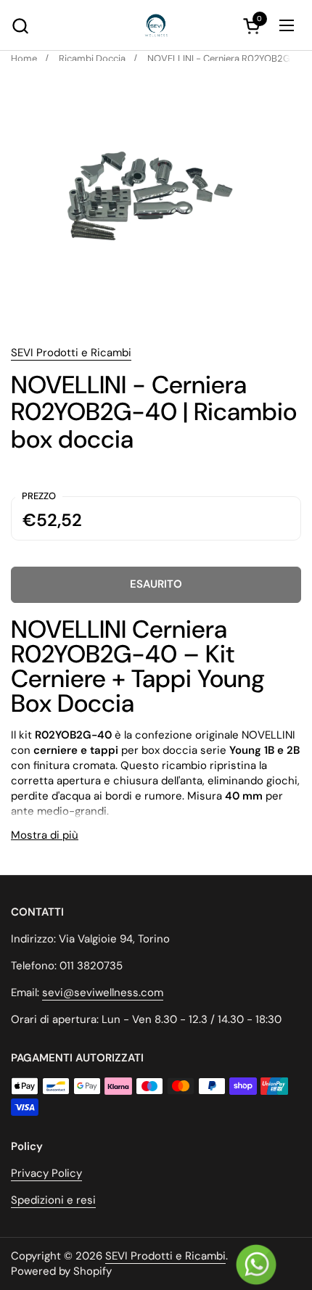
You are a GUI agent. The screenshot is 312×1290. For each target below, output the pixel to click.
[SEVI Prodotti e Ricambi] (156, 25)
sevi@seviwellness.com (102, 992)
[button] (20, 26)
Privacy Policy (46, 1173)
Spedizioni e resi (53, 1200)
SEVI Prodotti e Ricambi (71, 352)
